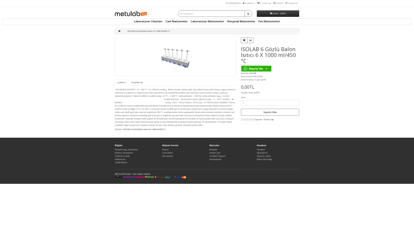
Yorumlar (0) (136, 82)
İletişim (165, 149)
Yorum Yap (269, 119)
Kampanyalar (215, 159)
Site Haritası (167, 156)
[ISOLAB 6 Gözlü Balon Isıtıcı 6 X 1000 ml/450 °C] (175, 57)
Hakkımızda (120, 159)
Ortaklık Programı (217, 156)
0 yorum (258, 119)
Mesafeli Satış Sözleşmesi (126, 149)
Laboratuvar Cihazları (148, 21)
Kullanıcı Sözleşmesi (124, 152)
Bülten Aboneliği (264, 159)
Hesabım (261, 149)
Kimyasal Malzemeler (241, 21)
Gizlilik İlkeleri (121, 162)
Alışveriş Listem (264, 156)
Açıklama (121, 82)
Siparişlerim (262, 152)
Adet (243, 97)
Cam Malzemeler (176, 21)
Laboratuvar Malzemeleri (207, 21)
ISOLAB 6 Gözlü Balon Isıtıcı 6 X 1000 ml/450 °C (148, 31)
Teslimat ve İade (122, 156)
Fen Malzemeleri (269, 21)
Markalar (213, 149)
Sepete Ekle (270, 112)
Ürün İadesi (167, 152)
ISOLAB (253, 73)
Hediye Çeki (214, 152)
